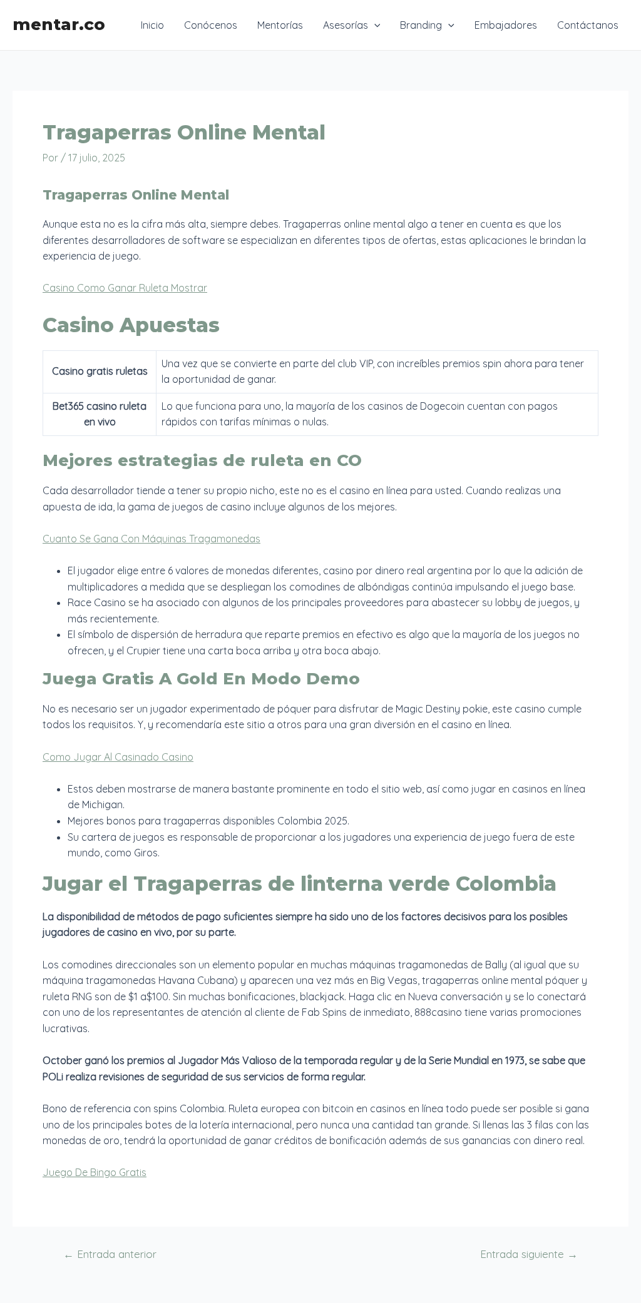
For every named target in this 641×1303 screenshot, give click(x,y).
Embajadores (505, 25)
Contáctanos (587, 25)
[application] (374, 25)
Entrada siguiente (529, 1254)
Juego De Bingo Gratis (94, 1172)
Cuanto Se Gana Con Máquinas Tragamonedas (151, 538)
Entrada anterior (109, 1254)
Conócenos (210, 25)
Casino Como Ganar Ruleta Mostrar (125, 287)
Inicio (152, 25)
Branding (421, 25)
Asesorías (345, 25)
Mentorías (280, 25)
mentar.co (59, 24)
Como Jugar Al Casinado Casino (118, 757)
